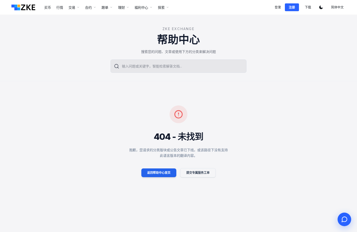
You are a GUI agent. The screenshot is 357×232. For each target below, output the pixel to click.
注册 (292, 7)
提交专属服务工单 (198, 172)
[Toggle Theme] (321, 7)
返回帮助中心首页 (158, 172)
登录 (278, 7)
